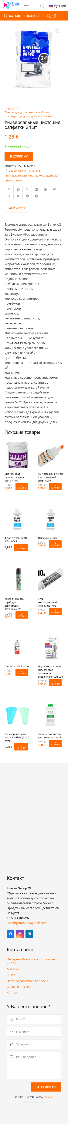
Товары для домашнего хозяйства (27, 112)
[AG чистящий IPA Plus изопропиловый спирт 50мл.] (50, 454)
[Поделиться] (18, 189)
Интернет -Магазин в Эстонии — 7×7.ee (31, 961)
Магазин (13, 969)
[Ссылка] (48, 16)
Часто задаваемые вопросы (27, 981)
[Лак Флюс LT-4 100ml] (17, 647)
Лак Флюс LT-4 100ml (17, 666)
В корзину (19, 156)
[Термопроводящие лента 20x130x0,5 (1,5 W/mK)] (17, 715)
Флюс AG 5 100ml (48, 538)
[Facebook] (10, 934)
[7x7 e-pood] (11, 5)
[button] (26, 5)
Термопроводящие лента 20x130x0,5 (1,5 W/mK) (17, 737)
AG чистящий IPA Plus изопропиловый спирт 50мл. (50, 477)
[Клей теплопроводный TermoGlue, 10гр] (50, 580)
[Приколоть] (45, 189)
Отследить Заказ (19, 987)
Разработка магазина (34, 1102)
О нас (11, 975)
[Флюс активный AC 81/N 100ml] (17, 519)
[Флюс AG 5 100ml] (50, 519)
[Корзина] (60, 16)
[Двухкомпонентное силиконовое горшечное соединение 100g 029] (50, 647)
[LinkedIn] (29, 934)
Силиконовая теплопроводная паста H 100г (14, 477)
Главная (10, 108)
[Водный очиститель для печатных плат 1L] (50, 715)
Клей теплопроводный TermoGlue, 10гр (48, 602)
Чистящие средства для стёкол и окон (29, 116)
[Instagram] (20, 934)
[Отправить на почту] (9, 189)
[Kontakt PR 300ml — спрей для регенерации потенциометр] (17, 580)
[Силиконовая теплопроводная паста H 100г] (17, 454)
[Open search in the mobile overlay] (42, 6)
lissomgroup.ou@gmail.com (27, 923)
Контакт (13, 993)
